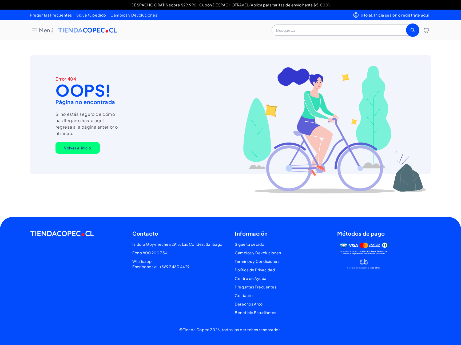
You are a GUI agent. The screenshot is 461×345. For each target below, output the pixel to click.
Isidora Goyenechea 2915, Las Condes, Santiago (177, 244)
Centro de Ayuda (251, 278)
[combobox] (345, 30)
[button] (42, 30)
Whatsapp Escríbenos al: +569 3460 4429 (161, 264)
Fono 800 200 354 (150, 252)
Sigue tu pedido (91, 15)
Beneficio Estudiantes (255, 312)
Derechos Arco (249, 304)
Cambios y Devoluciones (133, 15)
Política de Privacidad (255, 269)
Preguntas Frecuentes (51, 15)
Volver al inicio (77, 147)
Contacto (244, 295)
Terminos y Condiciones (257, 261)
